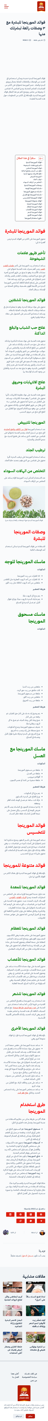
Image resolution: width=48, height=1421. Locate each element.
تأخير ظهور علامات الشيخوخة (32, 165)
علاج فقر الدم (23, 1092)
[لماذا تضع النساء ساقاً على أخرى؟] (35, 1287)
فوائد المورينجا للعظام (34, 206)
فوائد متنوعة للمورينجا (33, 200)
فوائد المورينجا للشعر (34, 212)
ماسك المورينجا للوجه (33, 188)
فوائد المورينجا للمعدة (34, 204)
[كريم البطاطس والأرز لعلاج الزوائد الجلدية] (12, 1287)
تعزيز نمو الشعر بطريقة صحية (24, 1007)
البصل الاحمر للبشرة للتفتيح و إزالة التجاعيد (13, 1323)
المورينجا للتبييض (35, 176)
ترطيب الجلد (37, 179)
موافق (30, 1416)
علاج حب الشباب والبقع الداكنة (31, 171)
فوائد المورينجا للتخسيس (32, 197)
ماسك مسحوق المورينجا (32, 191)
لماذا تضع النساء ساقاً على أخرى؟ (35, 1298)
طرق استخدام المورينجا (33, 218)
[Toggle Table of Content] (39, 158)
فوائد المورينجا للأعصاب (33, 209)
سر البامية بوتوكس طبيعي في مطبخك (37, 1348)
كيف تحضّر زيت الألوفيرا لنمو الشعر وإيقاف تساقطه (37, 1323)
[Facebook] (41, 1214)
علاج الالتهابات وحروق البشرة (32, 173)
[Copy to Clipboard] (20, 1221)
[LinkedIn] (10, 1214)
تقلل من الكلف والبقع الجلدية (15, 429)
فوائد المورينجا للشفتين (33, 168)
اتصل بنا (15, 1377)
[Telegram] (41, 1221)
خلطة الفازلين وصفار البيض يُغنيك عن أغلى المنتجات (13, 1349)
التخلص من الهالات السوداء (32, 182)
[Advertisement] (24, 60)
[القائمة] (6, 6)
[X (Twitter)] (31, 1214)
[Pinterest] (20, 1214)
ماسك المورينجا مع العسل (32, 194)
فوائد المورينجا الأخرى (34, 215)
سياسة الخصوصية (29, 1377)
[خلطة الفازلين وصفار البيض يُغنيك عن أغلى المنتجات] (12, 1337)
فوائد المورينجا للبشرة (33, 162)
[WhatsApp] (31, 1221)
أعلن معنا (15, 1373)
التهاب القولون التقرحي (17, 897)
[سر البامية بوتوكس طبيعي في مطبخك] (35, 1337)
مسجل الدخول (27, 1255)
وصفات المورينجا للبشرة (32, 185)
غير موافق (19, 1416)
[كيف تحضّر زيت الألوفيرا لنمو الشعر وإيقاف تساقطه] (35, 1310)
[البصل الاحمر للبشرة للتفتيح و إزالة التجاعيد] (12, 1310)
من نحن (33, 1380)
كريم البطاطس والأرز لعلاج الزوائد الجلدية (13, 1298)
